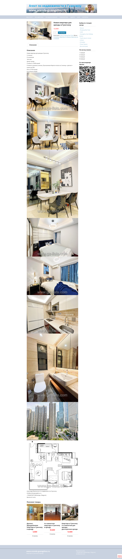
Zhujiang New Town (68, 35)
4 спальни (82, 59)
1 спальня (82, 53)
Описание (33, 45)
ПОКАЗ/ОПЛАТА (64, 17)
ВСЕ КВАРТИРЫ (39, 17)
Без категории (84, 46)
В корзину (62, 32)
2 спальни (82, 55)
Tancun (82, 28)
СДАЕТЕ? (72, 17)
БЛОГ (78, 17)
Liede (61, 35)
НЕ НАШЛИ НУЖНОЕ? (51, 17)
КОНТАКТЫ (85, 17)
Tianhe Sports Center (85, 38)
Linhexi (82, 40)
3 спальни (56, 37)
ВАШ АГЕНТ (29, 17)
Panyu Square (83, 44)
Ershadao (82, 42)
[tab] (33, 45)
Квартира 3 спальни (65, 37)
